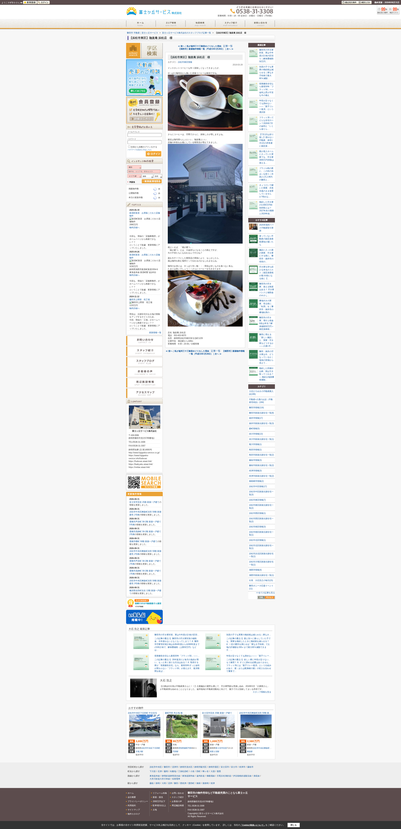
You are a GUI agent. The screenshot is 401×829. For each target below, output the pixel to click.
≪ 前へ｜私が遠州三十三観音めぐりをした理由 (199, 46)
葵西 (219, 771)
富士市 (234, 767)
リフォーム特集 (160, 793)
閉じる (294, 825)
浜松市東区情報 (185, 62)
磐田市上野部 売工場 (139, 299)
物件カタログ (134, 814)
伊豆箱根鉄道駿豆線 (242, 776)
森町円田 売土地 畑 (173, 713)
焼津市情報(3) (255, 470)
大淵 (213, 771)
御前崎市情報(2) (256, 481)
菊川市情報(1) (255, 444)
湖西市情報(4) (255, 570)
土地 (155, 809)
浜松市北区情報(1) (257, 540)
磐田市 (167, 767)
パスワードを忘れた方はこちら (140, 150)
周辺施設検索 (178, 805)
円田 (190, 748)
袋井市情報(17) (256, 418)
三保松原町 (183, 771)
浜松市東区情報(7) (257, 500)
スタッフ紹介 (178, 797)
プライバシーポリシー (138, 801)
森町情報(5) (254, 428)
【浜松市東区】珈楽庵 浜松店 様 (189, 57)
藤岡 (166, 771)
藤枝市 (250, 767)
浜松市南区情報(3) (257, 526)
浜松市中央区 (147, 748)
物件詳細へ (134, 227)
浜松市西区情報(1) (257, 513)
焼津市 (242, 767)
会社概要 (132, 797)
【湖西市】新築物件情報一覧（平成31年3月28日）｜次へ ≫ (205, 49)
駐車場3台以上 (159, 805)
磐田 (176, 783)
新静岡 (206, 783)
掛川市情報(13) (256, 434)
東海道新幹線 (188, 776)
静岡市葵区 (214, 767)
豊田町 (191, 783)
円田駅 (175, 751)
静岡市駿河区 (200, 767)
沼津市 (175, 767)
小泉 (192, 771)
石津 (160, 771)
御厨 (198, 783)
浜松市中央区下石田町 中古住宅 (142, 713)
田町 (198, 771)
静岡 (158, 783)
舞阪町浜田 (268, 748)
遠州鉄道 (200, 776)
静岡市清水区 (186, 767)
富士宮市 (219, 748)
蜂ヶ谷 (206, 771)
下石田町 (156, 748)
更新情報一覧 (155, 332)
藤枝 (152, 783)
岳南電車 (176, 779)
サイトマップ (134, 809)
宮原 (225, 748)
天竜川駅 (139, 751)
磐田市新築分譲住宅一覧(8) (261, 413)
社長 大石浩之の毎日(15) (261, 580)
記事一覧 (228, 46)
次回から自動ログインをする (144, 147)
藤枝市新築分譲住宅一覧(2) (261, 465)
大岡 (164, 783)
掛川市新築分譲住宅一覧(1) (261, 439)
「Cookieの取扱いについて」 (252, 825)
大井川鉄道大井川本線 (160, 779)
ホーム (131, 793)
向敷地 (173, 771)
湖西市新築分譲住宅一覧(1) (261, 575)
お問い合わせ (178, 793)
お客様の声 (177, 801)
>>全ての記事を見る (265, 593)
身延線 (256, 776)
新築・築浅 (158, 797)
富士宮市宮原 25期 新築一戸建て (144, 502)
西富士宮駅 (214, 751)
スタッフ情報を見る (262, 692)
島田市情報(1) (255, 449)
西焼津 (183, 783)
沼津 (170, 783)
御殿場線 (211, 776)
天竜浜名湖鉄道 (224, 776)
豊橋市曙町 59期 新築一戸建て (143, 541)
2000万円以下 (159, 801)
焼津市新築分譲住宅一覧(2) (261, 476)
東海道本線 (155, 776)
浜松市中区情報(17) (258, 486)
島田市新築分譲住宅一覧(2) (261, 455)
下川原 (153, 771)
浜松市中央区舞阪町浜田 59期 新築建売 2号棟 (260, 713)
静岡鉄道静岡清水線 (171, 776)
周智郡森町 (183, 748)
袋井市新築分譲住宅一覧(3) (261, 423)
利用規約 (132, 805)
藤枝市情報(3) (255, 460)
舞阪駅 (250, 751)
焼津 (213, 783)
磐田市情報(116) (256, 407)
